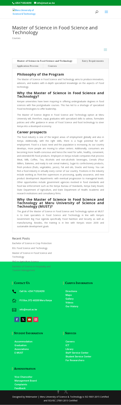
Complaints (20, 384)
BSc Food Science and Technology (29, 248)
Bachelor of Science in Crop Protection (32, 243)
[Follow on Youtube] (29, 319)
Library (69, 349)
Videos (69, 302)
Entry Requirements (93, 60)
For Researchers (75, 360)
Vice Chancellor (23, 376)
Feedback (20, 388)
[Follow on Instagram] (35, 319)
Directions (71, 291)
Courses (16, 38)
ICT (67, 345)
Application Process (27, 66)
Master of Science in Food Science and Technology (44, 60)
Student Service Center (78, 356)
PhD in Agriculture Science (25, 261)
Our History (72, 306)
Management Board (25, 380)
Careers (70, 341)
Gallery (69, 298)
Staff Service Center (77, 352)
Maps (69, 295)
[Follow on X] (23, 319)
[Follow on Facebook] (16, 319)
